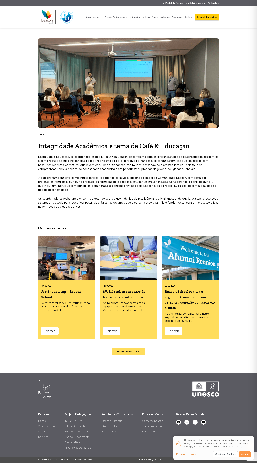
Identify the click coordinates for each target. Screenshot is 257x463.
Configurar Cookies (225, 454)
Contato (188, 17)
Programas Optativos (77, 447)
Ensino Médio (73, 442)
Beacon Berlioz (111, 431)
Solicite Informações (207, 17)
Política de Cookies (186, 454)
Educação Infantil (75, 426)
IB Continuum (73, 421)
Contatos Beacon (152, 421)
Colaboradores (197, 3)
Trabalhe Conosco (153, 426)
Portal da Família (174, 3)
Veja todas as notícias (128, 351)
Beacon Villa (109, 426)
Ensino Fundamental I (78, 431)
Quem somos (92, 17)
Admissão (135, 17)
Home (42, 421)
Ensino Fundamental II (78, 437)
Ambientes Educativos (171, 17)
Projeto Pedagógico (77, 414)
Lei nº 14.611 (149, 431)
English (215, 3)
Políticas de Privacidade (83, 460)
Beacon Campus (112, 421)
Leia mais (50, 331)
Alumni (155, 17)
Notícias (146, 17)
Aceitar (245, 454)
